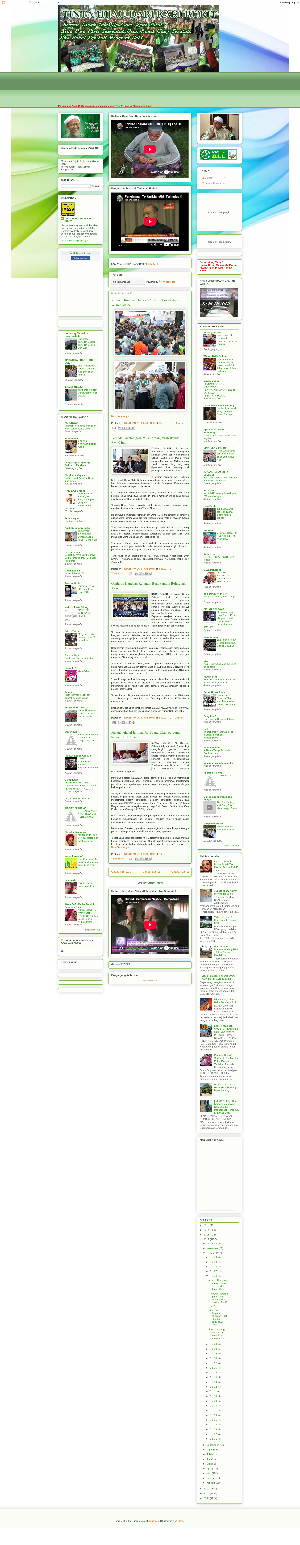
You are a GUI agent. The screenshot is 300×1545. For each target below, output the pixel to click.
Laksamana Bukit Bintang (218, 405)
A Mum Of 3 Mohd (75, 490)
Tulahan (69, 692)
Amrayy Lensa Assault (78, 755)
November (213, 1248)
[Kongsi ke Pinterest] (133, 428)
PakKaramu (71, 438)
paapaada (70, 880)
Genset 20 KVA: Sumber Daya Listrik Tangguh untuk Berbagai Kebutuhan (80, 558)
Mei (209, 1463)
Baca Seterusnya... (121, 416)
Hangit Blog (210, 676)
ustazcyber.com (212, 332)
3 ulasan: (180, 423)
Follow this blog (80, 258)
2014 (207, 1230)
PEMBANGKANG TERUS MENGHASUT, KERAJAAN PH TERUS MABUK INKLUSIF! (80, 785)
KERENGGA (71, 422)
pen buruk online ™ (215, 593)
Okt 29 (214, 1261)
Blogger (181, 1521)
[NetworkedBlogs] (80, 253)
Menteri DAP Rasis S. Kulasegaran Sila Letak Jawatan (88, 838)
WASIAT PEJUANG (75, 808)
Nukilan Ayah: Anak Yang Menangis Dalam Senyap (226, 411)
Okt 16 (214, 1367)
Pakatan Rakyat (212, 772)
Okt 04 (214, 1424)
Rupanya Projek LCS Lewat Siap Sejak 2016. (86, 589)
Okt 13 (214, 1382)
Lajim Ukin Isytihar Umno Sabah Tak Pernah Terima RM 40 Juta (226, 865)
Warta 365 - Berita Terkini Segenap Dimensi (79, 905)
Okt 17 (214, 1363)
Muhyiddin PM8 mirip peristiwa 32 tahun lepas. (86, 637)
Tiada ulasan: (118, 573)
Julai (209, 1454)
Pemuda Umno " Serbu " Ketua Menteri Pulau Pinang (226, 1058)
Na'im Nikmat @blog (76, 607)
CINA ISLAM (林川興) (215, 447)
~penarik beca (73, 552)
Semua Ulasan (212, 183)
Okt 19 (214, 1353)
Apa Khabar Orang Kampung (214, 431)
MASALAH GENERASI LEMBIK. (84, 613)
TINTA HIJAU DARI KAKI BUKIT (78, 220)
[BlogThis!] (123, 428)
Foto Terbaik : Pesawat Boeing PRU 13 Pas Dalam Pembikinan (226, 951)
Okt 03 (214, 1429)
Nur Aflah (208, 530)
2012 (207, 1239)
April (209, 1468)
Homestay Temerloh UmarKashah (76, 334)
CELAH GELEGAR (213, 609)
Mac (209, 1473)
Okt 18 (214, 1358)
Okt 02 (214, 1434)
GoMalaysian (72, 570)
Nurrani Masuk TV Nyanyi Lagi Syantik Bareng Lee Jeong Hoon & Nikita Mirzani (88, 916)
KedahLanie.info (74, 856)
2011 (207, 1488)
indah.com (209, 490)
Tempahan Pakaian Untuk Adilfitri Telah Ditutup (87, 393)
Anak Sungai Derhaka (77, 528)
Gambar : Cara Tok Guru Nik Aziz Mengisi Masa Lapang (226, 1087)
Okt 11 (213, 1391)
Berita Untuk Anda (214, 692)
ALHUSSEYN (224, 775)
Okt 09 (214, 1401)
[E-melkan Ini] (120, 428)
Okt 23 (214, 1344)
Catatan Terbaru (121, 871)
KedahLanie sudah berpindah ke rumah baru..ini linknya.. (88, 862)
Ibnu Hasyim (72, 518)
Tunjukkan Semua (92, 930)
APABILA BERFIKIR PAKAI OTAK (87, 444)
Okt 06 (214, 1415)
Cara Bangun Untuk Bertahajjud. (219, 719)
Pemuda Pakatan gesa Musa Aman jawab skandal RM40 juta (218, 1299)
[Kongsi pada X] (126, 428)
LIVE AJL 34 (84, 671)
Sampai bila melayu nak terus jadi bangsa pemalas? (88, 737)
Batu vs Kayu (72, 655)
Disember (212, 1243)
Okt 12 (214, 1386)
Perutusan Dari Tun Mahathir (79, 658)
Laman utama (151, 871)
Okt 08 (214, 1405)
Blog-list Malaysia (75, 832)
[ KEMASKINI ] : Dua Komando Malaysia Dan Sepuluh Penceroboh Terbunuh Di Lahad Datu (226, 1107)
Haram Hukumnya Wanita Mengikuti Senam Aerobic (87, 713)
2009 (207, 1498)
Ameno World (73, 583)
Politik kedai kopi (75, 707)
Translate (170, 282)
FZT (205, 729)
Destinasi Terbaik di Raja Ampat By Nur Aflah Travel (227, 536)
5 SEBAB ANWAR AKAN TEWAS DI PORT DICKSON (87, 814)
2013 (207, 1234)
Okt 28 (214, 1266)
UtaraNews (71, 731)
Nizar (206, 661)
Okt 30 (214, 1257)
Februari (212, 1478)
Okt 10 (214, 1396)
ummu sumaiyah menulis (218, 763)
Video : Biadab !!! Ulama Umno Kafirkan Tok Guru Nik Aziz (219, 977)
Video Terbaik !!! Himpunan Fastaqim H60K (225, 920)
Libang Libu (210, 637)
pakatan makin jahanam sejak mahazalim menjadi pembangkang (218, 734)
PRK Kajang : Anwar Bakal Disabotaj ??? (225, 1001)
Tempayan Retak (213, 823)
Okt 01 (214, 1438)
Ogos (210, 1449)
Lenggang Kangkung (77, 462)
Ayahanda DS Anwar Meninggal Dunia (225, 892)
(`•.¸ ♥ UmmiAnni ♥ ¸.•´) (78, 798)
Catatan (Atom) (155, 883)
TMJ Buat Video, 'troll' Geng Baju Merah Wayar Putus (227, 805)
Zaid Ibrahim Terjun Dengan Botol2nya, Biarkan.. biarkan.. (226, 642)
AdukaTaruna (72, 631)
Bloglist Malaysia (75, 475)
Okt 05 (214, 1419)
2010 (207, 1493)
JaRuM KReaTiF (74, 387)
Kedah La (209, 554)
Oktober (211, 1253)
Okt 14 (214, 1377)
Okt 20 (214, 1348)
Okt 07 (214, 1410)
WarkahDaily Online (215, 356)
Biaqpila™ (71, 668)
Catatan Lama (180, 871)
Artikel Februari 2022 (75, 573)
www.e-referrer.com (150, 980)
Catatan (208, 177)
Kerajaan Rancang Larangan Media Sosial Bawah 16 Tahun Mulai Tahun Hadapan (226, 365)
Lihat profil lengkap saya (74, 240)
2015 (207, 1225)
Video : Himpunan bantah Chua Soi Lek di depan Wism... (218, 1284)
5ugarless (154, 1521)
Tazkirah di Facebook (75, 465)
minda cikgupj (211, 380)
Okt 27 (214, 1271)
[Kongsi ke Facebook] (130, 428)
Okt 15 (214, 1372)
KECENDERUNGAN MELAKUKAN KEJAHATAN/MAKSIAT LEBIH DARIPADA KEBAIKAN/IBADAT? (219, 389)
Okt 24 (214, 1276)
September (213, 1444)
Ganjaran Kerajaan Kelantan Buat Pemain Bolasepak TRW (218, 1317)
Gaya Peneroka (212, 569)
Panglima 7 (209, 716)
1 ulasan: (179, 717)
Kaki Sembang (211, 747)
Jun (209, 1459)
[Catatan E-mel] (113, 428)
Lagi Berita (209, 506)
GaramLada (71, 779)
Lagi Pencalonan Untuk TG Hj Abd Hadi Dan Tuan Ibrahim (226, 1028)
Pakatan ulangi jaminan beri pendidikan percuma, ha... (218, 1333)
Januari (211, 1482)
